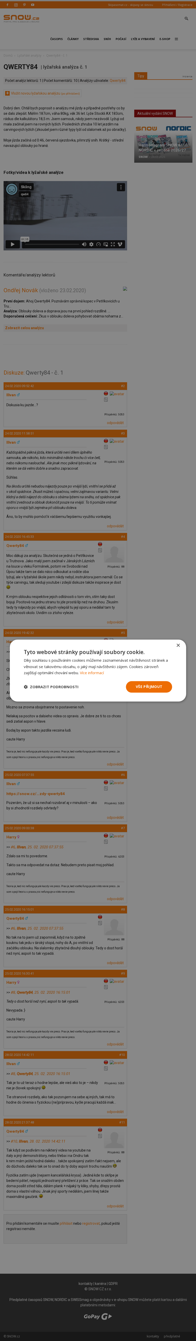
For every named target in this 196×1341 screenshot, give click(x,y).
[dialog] (98, 670)
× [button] (178, 645)
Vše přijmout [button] (149, 686)
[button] (51, 687)
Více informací (92, 672)
